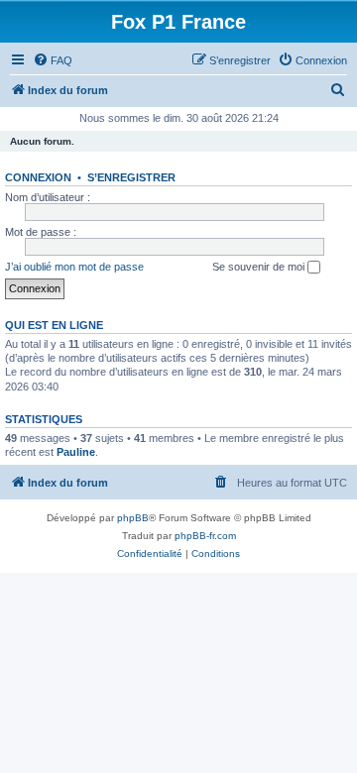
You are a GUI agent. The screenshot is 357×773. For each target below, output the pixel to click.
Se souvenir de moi (259, 267)
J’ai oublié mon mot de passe (74, 267)
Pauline (76, 452)
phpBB (133, 517)
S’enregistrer (131, 177)
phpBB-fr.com (205, 535)
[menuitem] (52, 60)
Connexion (38, 177)
